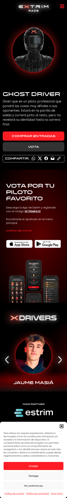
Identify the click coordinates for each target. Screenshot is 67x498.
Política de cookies (14, 493)
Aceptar (33, 466)
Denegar (34, 475)
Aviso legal (57, 493)
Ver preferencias (33, 485)
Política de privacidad (37, 493)
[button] (61, 426)
